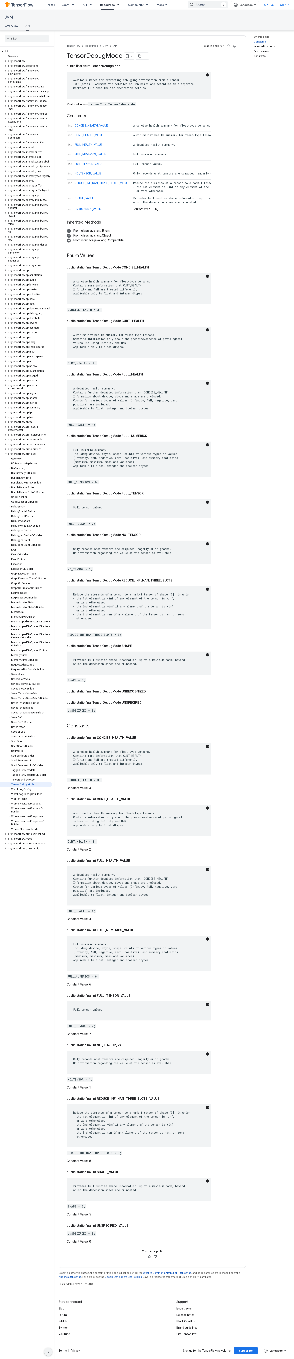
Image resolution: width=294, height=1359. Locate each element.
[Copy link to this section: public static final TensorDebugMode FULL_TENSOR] (148, 493)
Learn (65, 5)
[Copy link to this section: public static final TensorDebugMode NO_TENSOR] (145, 535)
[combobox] (208, 4)
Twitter (63, 1327)
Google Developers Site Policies (123, 1276)
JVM (9, 17)
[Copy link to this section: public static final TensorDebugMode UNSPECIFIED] (146, 702)
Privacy (75, 1350)
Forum (63, 1314)
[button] (26, 51)
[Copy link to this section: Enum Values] (98, 256)
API (85, 5)
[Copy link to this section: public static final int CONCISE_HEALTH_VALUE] (141, 737)
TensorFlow (73, 45)
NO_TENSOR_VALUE (88, 173)
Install (51, 5)
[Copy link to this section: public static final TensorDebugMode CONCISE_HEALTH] (154, 267)
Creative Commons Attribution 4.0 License (167, 1272)
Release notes (185, 1314)
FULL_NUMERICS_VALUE (90, 154)
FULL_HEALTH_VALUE (88, 144)
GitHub (269, 5)
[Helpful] (229, 46)
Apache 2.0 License (70, 1276)
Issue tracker (184, 1308)
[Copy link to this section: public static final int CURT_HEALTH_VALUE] (136, 799)
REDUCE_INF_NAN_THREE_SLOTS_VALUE (101, 183)
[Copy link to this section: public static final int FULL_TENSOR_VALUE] (135, 995)
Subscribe (246, 1350)
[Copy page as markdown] (139, 56)
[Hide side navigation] (48, 1352)
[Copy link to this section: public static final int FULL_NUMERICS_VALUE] (139, 930)
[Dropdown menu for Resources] (119, 5)
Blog (61, 1308)
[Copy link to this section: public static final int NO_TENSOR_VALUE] (132, 1045)
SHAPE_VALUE (84, 198)
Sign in (284, 4)
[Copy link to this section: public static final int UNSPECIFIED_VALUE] (133, 1225)
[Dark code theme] (207, 75)
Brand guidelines (186, 1327)
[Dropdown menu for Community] (148, 5)
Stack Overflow (186, 1321)
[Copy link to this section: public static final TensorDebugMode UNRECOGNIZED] (151, 691)
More (160, 5)
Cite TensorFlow (186, 1334)
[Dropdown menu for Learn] (74, 5)
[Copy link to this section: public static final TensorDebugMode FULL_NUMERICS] (152, 436)
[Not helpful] (235, 46)
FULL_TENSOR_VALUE (89, 163)
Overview (11, 26)
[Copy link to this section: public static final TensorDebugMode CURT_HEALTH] (149, 321)
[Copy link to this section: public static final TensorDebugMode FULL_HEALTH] (148, 374)
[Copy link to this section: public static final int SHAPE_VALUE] (124, 1172)
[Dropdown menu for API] (92, 5)
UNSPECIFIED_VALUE (88, 209)
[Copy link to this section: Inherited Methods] (105, 222)
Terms (63, 1350)
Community (136, 5)
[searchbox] (27, 38)
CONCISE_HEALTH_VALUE (91, 125)
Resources (107, 5)
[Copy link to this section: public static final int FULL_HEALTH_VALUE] (135, 860)
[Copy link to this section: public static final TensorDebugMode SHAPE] (137, 646)
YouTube (64, 1334)
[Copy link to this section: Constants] (90, 116)
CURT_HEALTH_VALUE (89, 135)
